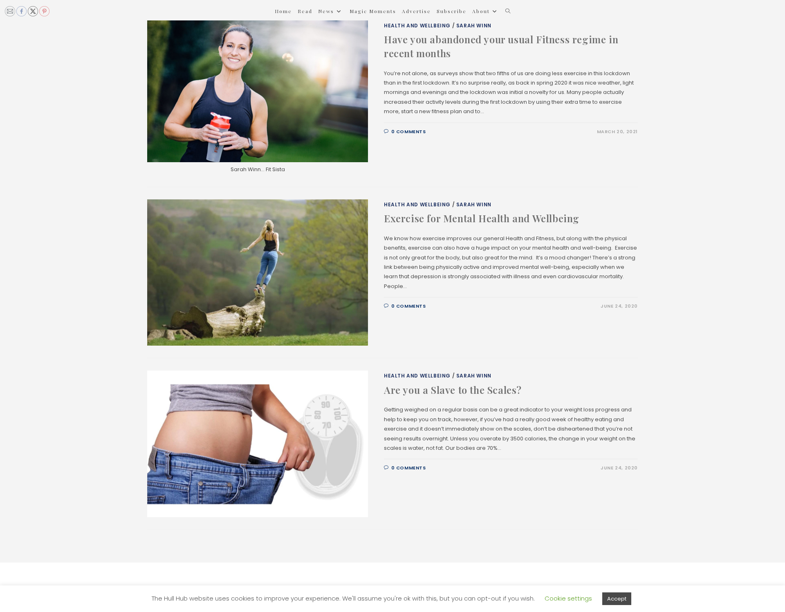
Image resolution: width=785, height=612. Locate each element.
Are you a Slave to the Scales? (453, 389)
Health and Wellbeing (417, 25)
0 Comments (408, 131)
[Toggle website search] (507, 11)
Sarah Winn (473, 25)
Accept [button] (616, 599)
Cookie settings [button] (568, 598)
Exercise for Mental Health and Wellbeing (481, 218)
